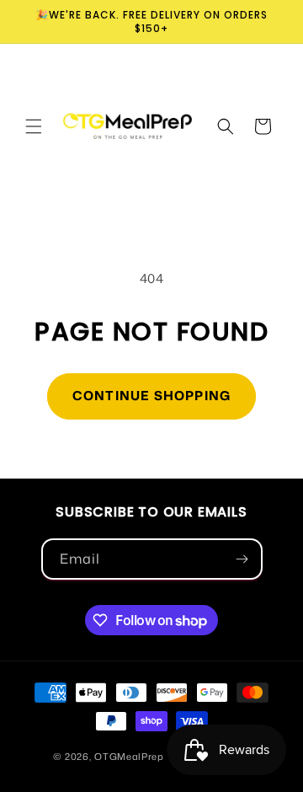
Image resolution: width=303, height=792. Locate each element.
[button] (33, 126)
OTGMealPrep (129, 756)
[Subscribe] (242, 559)
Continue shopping (151, 395)
